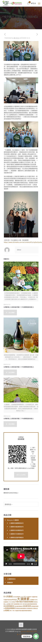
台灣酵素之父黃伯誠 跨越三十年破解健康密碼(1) (19, 418)
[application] (21, 556)
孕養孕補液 (19, 602)
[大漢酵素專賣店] (12, 3)
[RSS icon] (24, 634)
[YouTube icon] (20, 634)
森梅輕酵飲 (17, 604)
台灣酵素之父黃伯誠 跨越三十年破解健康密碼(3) (19, 307)
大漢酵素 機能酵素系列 (16, 527)
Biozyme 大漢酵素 (13, 520)
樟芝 (21, 604)
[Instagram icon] (22, 634)
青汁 (11, 610)
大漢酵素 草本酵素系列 (16, 534)
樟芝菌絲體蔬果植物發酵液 (30, 604)
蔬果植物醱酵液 (10, 608)
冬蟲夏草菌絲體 (8, 600)
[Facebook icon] (17, 634)
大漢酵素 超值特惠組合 (16, 537)
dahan (17, 38)
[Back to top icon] (21, 625)
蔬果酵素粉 (30, 608)
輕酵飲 (7, 610)
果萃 (12, 604)
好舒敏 (13, 602)
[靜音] (32, 564)
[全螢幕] (36, 564)
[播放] (6, 564)
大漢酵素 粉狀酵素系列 (16, 530)
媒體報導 (10, 582)
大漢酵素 (23, 598)
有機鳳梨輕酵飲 (28, 602)
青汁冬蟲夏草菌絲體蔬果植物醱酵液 (22, 610)
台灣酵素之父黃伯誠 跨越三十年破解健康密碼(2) (19, 367)
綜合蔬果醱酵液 (9, 606)
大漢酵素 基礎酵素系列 (16, 523)
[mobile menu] (39, 3)
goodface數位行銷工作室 (29, 631)
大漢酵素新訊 (11, 579)
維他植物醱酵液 (18, 606)
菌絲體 (25, 606)
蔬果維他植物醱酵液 (21, 608)
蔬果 (29, 606)
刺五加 (14, 599)
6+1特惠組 (8, 596)
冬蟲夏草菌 (34, 597)
